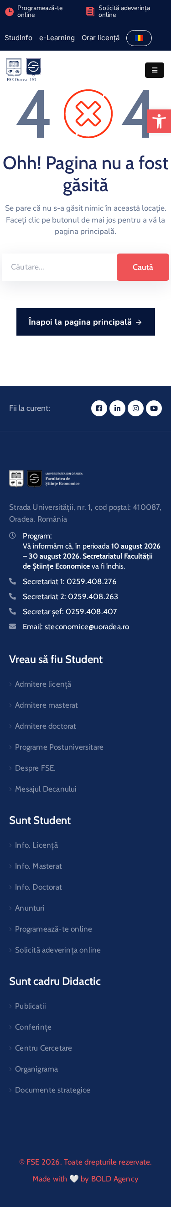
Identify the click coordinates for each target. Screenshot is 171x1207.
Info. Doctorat (38, 886)
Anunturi (30, 907)
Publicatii (30, 1005)
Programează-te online (53, 928)
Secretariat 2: (70, 596)
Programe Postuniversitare (59, 746)
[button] (159, 121)
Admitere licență (43, 684)
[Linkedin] (117, 408)
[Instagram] (136, 408)
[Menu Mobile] (154, 70)
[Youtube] (154, 408)
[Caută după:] (59, 267)
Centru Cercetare (43, 1047)
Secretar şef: (70, 611)
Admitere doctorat (45, 725)
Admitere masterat (46, 705)
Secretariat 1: (70, 581)
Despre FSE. (35, 767)
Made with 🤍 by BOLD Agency (85, 1178)
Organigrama (36, 1068)
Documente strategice (52, 1089)
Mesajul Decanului (46, 788)
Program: (37, 535)
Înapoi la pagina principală (80, 321)
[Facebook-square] (99, 408)
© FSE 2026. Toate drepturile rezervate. (85, 1161)
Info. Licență (36, 845)
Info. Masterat (38, 865)
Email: (76, 626)
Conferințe (33, 1026)
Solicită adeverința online (124, 11)
